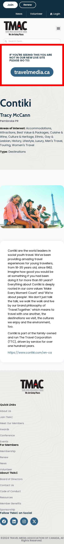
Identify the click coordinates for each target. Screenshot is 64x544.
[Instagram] (24, 521)
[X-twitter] (34, 521)
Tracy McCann (15, 115)
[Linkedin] (14, 521)
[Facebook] (4, 521)
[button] (58, 28)
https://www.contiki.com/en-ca (30, 352)
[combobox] (32, 41)
